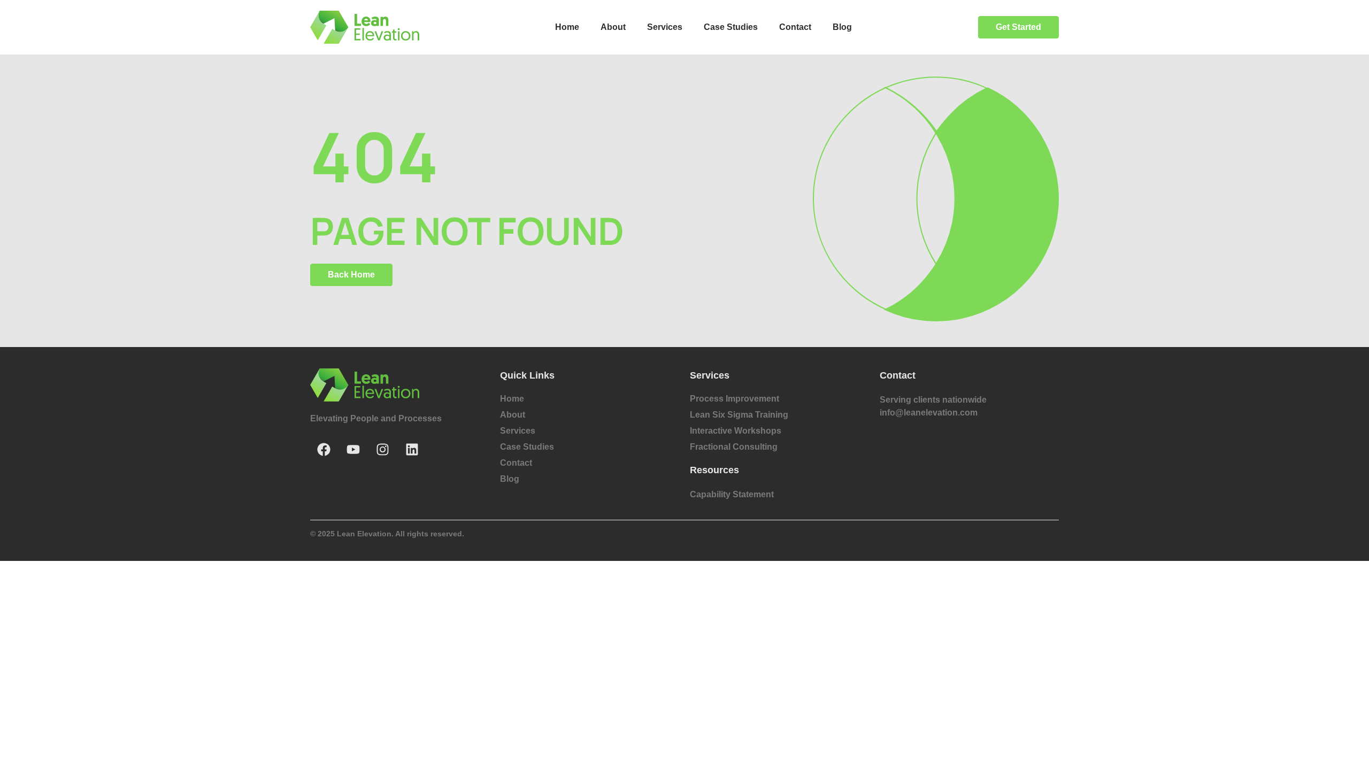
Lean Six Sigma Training (739, 414)
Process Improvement (734, 398)
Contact (795, 27)
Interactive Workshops (735, 430)
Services (664, 27)
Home (567, 27)
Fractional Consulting (734, 446)
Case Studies (731, 27)
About (613, 27)
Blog (842, 27)
